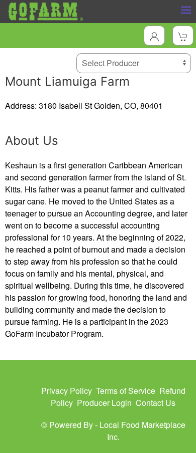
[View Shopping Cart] (182, 36)
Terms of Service (125, 390)
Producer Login (104, 402)
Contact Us (155, 402)
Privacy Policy (66, 390)
